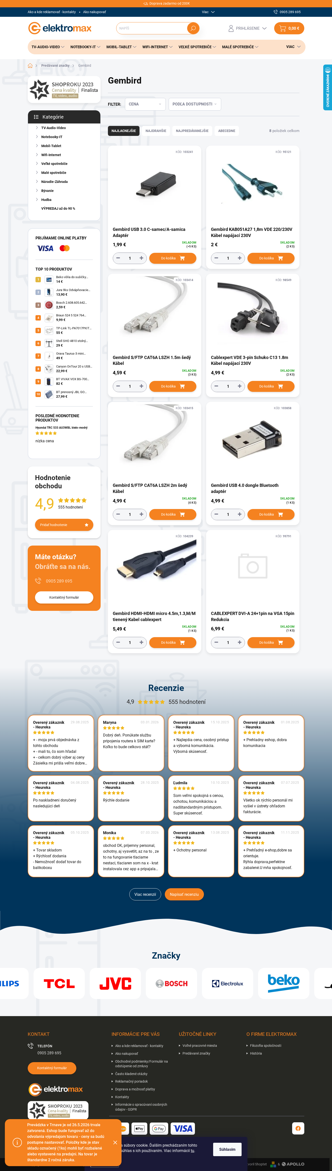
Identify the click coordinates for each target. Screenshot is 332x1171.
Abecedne (226, 131)
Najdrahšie (156, 131)
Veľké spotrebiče (54, 164)
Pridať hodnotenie (53, 525)
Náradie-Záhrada (54, 182)
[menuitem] (47, 47)
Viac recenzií (145, 894)
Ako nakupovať (94, 12)
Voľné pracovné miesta (200, 1046)
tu (192, 1150)
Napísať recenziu (184, 894)
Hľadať (193, 28)
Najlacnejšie (124, 131)
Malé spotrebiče (53, 173)
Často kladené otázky (131, 1074)
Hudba (46, 200)
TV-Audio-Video (53, 128)
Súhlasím (227, 1149)
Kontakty (122, 1097)
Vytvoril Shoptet (255, 1164)
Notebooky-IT (51, 137)
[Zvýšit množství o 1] (141, 258)
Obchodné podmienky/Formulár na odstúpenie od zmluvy (141, 1063)
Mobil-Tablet (51, 146)
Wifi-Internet (51, 155)
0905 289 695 (59, 581)
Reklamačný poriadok (131, 1081)
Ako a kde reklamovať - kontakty (52, 12)
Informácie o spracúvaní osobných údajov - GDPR (141, 1107)
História (256, 1053)
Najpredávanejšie (192, 131)
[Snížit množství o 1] (118, 258)
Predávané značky (196, 1053)
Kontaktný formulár (64, 597)
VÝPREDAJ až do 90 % (58, 208)
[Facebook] (298, 1128)
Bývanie (47, 191)
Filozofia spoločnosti (265, 1046)
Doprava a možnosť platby (135, 1089)
